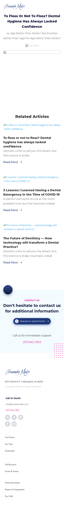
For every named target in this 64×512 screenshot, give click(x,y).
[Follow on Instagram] (20, 417)
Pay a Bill (9, 496)
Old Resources (10, 464)
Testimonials (10, 451)
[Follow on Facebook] (14, 417)
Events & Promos (12, 471)
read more (10, 162)
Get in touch (13, 398)
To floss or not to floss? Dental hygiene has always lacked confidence (27, 142)
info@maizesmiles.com (17, 404)
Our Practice (10, 437)
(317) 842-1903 (32, 342)
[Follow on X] (7, 417)
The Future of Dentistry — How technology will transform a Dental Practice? (31, 243)
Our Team (9, 444)
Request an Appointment (32, 321)
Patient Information (12, 483)
